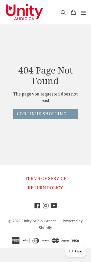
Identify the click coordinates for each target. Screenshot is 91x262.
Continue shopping (41, 113)
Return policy (45, 187)
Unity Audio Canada (39, 220)
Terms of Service (45, 178)
